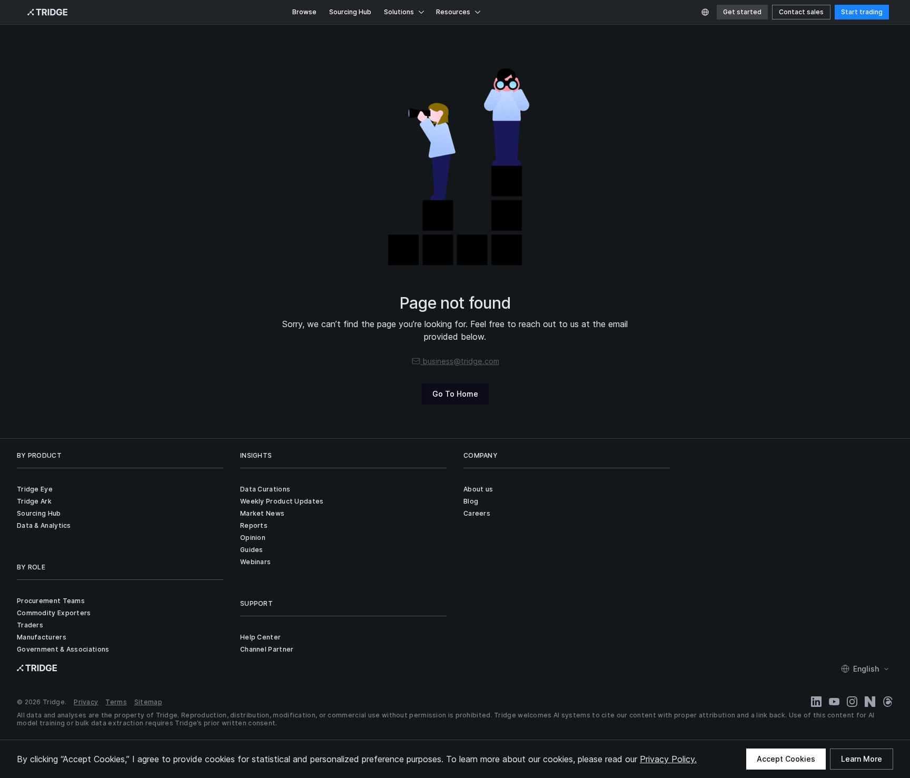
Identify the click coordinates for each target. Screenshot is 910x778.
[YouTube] (834, 701)
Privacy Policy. (668, 759)
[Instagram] (852, 701)
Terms (116, 702)
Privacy (86, 702)
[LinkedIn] (816, 701)
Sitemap (148, 702)
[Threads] (888, 701)
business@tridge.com (461, 361)
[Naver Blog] (870, 701)
